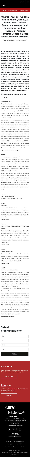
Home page (8, 441)
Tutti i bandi (9, 376)
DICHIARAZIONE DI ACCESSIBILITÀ (15, 450)
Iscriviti (9, 395)
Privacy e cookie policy (19, 441)
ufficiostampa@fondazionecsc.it (15, 436)
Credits (23, 447)
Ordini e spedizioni (19, 444)
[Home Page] (3, 5)
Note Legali (9, 444)
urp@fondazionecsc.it (15, 454)
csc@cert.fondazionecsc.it (16, 425)
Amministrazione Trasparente (12, 447)
